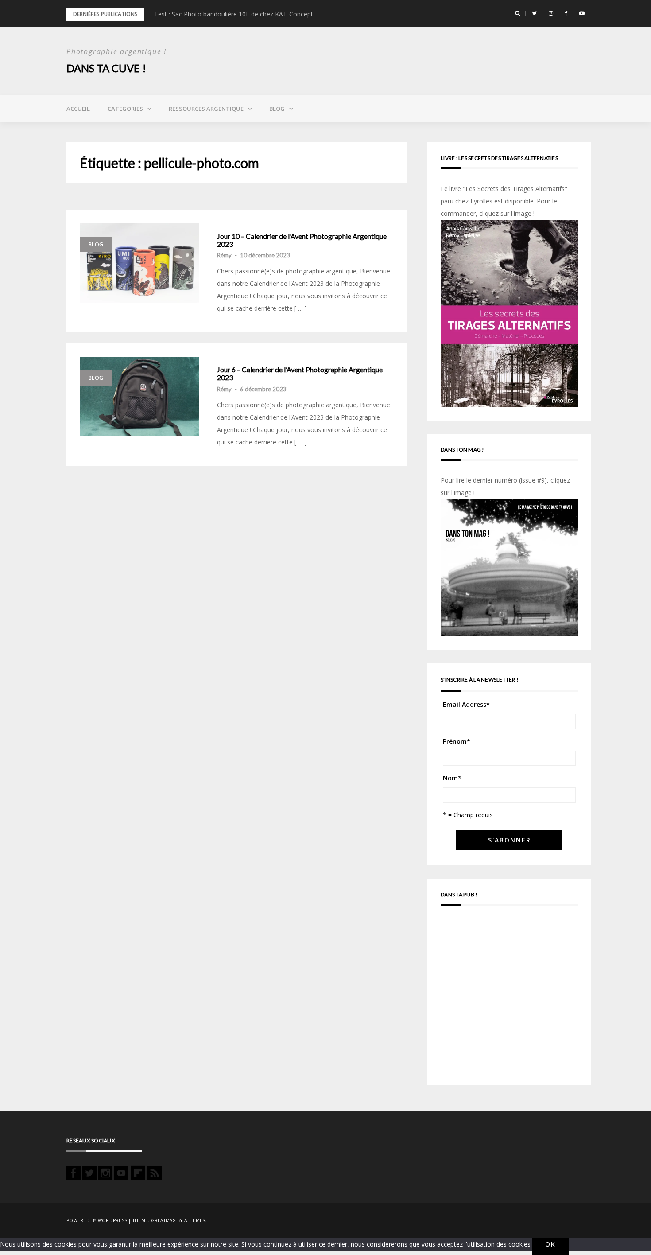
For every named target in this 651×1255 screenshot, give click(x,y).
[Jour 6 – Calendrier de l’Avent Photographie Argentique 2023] (139, 396)
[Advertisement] (509, 999)
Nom (452, 778)
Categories (125, 109)
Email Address (466, 704)
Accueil (78, 109)
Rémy (224, 255)
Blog (277, 109)
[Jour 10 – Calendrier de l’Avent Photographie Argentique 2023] (139, 263)
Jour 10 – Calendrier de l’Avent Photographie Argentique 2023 (302, 240)
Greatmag (163, 1220)
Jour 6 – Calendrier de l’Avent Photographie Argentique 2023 (300, 373)
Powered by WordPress (96, 1220)
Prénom (456, 741)
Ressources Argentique (206, 109)
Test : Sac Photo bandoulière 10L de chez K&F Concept (233, 14)
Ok (550, 1244)
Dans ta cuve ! (106, 68)
